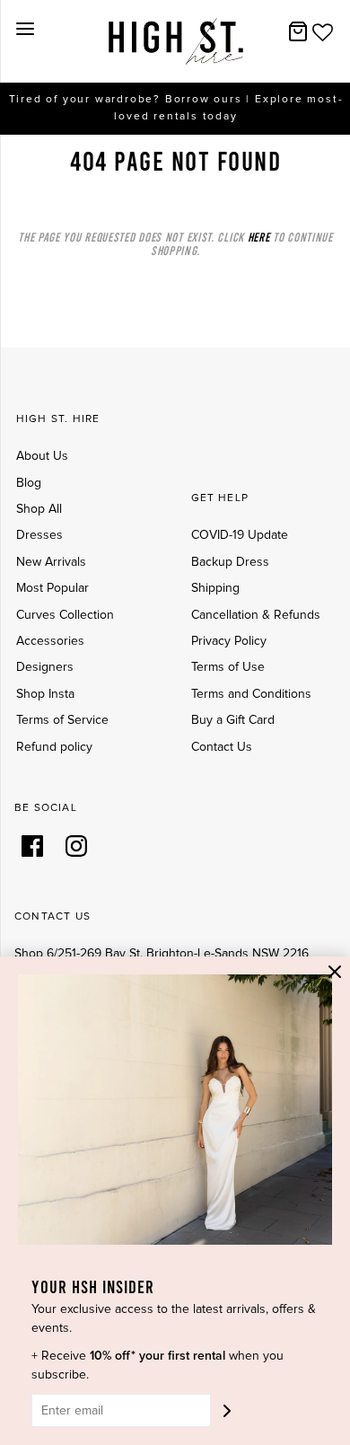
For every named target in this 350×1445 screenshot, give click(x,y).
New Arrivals (51, 562)
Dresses (39, 535)
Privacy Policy (229, 641)
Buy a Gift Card (233, 720)
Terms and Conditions (251, 694)
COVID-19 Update (239, 535)
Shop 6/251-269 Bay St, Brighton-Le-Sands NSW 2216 (161, 953)
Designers (45, 667)
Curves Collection (65, 615)
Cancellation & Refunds (255, 615)
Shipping (215, 588)
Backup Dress (230, 562)
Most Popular (52, 588)
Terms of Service (62, 720)
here (259, 236)
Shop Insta (45, 694)
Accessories (50, 641)
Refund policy (54, 747)
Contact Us (221, 747)
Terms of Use (228, 667)
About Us (42, 456)
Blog (28, 483)
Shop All (39, 509)
